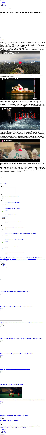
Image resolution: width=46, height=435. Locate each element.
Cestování (3, 264)
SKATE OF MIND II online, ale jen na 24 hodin (12, 202)
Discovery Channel (34, 257)
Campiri (24, 257)
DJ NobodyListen (43, 257)
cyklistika (30, 257)
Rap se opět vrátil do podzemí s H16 (10, 214)
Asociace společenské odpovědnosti (4, 257)
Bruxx (22, 257)
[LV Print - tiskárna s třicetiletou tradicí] (6, 427)
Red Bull (3, 260)
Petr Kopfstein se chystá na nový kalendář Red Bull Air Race (14, 239)
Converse (27, 257)
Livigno (20, 259)
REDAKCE (4, 5)
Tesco (9, 260)
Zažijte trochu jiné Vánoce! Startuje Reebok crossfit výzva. (14, 227)
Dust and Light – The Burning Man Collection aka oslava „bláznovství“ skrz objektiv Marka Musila (20, 233)
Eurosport (2, 259)
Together (12, 260)
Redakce (3, 197)
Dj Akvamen (39, 257)
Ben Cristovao (11, 257)
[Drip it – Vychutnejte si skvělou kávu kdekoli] (19, 427)
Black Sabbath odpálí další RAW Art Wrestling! (12, 208)
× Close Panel (2, 434)
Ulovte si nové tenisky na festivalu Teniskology (10, 196)
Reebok (5, 260)
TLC (10, 260)
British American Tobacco (17, 257)
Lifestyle (3, 2)
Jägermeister (13, 259)
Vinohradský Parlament (15, 260)
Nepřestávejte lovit (32, 259)
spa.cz (6, 260)
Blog (3, 263)
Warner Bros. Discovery (23, 260)
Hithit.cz (6, 259)
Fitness (3, 4)
